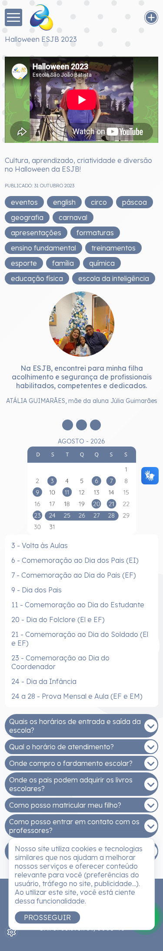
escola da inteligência (113, 278)
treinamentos (113, 248)
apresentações (36, 232)
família (63, 263)
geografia (27, 217)
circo (99, 202)
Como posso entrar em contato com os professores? (74, 826)
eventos (24, 202)
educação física (37, 278)
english (64, 202)
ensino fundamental (43, 248)
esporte (24, 263)
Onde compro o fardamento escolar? (71, 763)
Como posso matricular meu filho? (65, 805)
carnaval (73, 217)
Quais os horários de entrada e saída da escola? (75, 725)
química (102, 263)
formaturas (95, 232)
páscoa (134, 202)
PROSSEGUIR (47, 917)
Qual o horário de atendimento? (61, 746)
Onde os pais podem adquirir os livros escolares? (71, 784)
